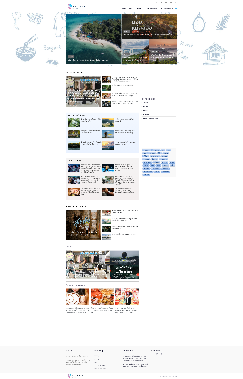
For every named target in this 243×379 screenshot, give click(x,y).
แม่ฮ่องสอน (146, 174)
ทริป (168, 150)
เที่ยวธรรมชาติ (155, 168)
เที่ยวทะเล (146, 168)
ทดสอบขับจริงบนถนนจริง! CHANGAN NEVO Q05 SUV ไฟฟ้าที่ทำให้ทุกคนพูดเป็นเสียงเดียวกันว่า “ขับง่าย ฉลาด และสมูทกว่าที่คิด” (125, 180)
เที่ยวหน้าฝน (165, 168)
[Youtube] (166, 2)
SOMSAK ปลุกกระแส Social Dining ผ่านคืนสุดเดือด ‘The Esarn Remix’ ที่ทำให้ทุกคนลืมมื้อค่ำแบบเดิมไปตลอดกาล (125, 79)
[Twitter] (161, 2)
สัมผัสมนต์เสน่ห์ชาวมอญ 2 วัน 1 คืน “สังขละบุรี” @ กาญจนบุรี (125, 131)
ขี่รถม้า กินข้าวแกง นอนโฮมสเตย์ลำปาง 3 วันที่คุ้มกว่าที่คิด (125, 211)
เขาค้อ (152, 165)
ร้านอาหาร (164, 159)
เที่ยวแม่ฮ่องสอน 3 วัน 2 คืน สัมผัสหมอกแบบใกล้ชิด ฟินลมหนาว (91, 143)
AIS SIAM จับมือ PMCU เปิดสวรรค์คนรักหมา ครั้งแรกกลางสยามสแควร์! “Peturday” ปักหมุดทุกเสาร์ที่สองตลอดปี (90, 179)
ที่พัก (159, 153)
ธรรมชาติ (146, 159)
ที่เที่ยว (146, 156)
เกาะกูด (172, 162)
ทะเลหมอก (152, 153)
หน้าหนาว (156, 162)
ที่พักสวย (166, 153)
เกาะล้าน (146, 165)
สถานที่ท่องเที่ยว (147, 162)
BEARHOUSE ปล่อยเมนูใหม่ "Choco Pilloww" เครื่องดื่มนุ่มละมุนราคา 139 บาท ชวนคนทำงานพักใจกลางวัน (77, 310)
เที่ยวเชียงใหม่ (166, 171)
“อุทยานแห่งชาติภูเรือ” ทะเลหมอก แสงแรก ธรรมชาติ (125, 143)
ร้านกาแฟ (154, 159)
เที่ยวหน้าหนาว (148, 171)
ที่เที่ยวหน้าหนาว (155, 156)
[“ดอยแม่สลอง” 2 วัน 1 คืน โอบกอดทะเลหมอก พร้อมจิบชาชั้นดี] (149, 26)
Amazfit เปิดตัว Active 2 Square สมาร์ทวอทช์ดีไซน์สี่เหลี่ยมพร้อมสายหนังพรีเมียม (124, 190)
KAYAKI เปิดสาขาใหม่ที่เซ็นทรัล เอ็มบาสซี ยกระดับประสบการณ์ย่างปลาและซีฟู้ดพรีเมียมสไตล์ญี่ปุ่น (90, 191)
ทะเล (145, 153)
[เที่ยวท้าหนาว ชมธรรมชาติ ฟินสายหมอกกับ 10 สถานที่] (135, 51)
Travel (71, 56)
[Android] (175, 2)
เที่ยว (172, 165)
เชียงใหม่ (165, 165)
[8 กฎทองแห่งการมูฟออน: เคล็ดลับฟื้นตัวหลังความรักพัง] (124, 258)
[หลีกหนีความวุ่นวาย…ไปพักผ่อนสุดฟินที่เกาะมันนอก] (94, 39)
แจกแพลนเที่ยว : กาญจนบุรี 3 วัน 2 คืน (124, 235)
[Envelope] (170, 2)
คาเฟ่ (163, 150)
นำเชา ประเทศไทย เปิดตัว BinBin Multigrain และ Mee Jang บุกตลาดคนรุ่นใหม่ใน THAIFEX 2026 (126, 310)
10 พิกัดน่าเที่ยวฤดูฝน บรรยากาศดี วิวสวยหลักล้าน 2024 (125, 227)
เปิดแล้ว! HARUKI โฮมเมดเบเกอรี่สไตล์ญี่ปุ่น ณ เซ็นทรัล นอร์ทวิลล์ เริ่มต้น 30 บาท (102, 310)
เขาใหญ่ (158, 165)
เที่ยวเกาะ (157, 171)
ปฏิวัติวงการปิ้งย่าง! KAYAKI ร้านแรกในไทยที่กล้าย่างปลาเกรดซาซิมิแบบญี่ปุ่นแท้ (125, 94)
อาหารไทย (164, 162)
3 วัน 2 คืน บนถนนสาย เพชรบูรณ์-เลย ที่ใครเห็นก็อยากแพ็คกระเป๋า (124, 219)
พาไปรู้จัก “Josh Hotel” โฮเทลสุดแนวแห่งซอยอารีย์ (91, 131)
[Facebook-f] (156, 2)
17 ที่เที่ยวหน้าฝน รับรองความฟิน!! (122, 85)
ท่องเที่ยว (164, 156)
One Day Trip (147, 150)
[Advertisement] (159, 84)
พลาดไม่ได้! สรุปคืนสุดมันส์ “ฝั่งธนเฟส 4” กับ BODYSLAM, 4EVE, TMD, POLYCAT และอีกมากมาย (124, 167)
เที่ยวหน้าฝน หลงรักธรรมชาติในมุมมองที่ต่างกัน (91, 120)
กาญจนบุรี (156, 150)
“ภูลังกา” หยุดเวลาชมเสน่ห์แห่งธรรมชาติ (124, 120)
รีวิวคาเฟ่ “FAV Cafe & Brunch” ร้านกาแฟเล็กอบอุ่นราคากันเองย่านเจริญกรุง (125, 102)
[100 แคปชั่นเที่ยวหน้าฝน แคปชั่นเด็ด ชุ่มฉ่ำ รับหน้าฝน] (124, 272)
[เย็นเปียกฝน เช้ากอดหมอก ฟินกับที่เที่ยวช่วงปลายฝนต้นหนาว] (163, 51)
